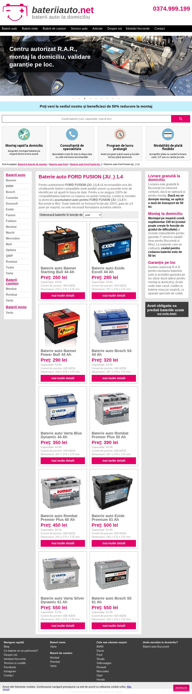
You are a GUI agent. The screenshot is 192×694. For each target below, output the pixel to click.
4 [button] (90, 98)
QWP (9, 255)
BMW (9, 186)
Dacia (100, 650)
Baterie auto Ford (58, 164)
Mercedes (13, 238)
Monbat (11, 226)
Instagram (10, 671)
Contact (159, 28)
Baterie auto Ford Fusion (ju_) (86, 164)
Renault (101, 667)
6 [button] (102, 98)
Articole (97, 28)
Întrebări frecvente (138, 28)
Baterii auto (9, 28)
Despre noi (114, 28)
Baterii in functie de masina (32, 164)
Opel (99, 675)
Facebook (10, 667)
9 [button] (118, 98)
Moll (9, 244)
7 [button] (107, 98)
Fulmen (11, 221)
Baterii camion (12, 281)
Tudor (10, 267)
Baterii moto (30, 28)
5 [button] (96, 98)
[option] (96, 66)
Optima (11, 250)
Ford (99, 654)
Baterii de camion (54, 28)
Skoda (100, 658)
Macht (10, 232)
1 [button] (73, 98)
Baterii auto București (156, 646)
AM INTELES (181, 688)
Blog (6, 646)
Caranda (12, 197)
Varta (9, 273)
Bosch (10, 192)
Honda (101, 679)
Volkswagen (104, 663)
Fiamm (10, 215)
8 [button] (113, 98)
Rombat (11, 261)
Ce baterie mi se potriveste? (21, 650)
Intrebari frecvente (15, 658)
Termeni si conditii (15, 663)
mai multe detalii (62, 295)
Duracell (12, 203)
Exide (10, 209)
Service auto (79, 28)
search (180, 119)
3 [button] (85, 98)
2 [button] (79, 98)
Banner (11, 180)
